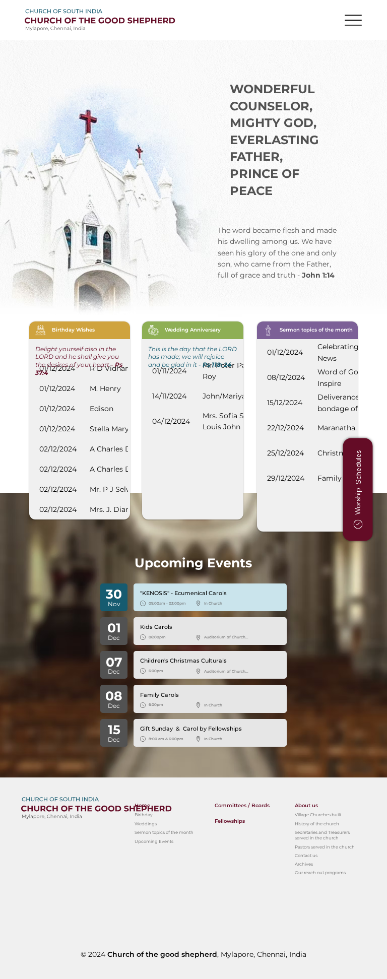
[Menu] (353, 20)
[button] (358, 489)
